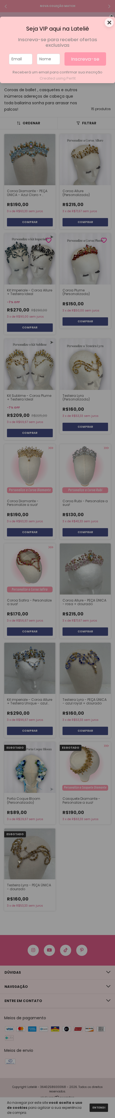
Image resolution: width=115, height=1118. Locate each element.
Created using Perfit (58, 78)
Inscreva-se (85, 59)
